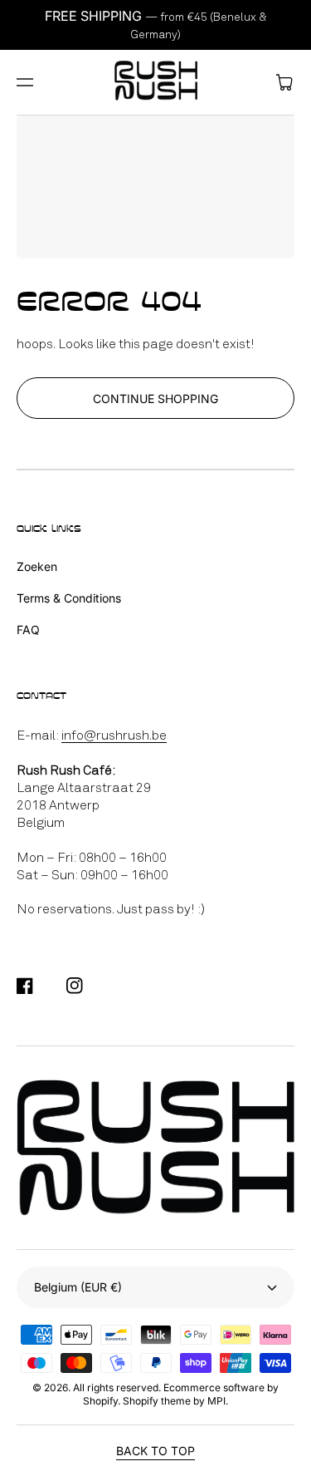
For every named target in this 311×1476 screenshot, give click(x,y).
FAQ (28, 629)
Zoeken (37, 566)
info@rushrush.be (114, 735)
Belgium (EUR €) (78, 1287)
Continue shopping (155, 398)
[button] (25, 82)
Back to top (155, 1451)
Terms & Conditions (69, 598)
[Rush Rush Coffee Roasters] (155, 82)
